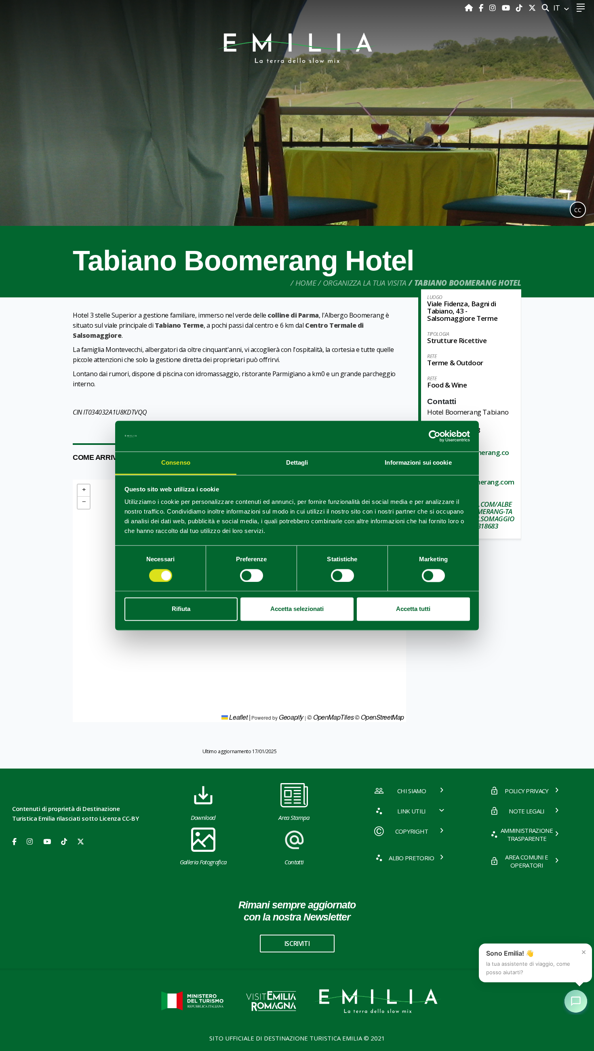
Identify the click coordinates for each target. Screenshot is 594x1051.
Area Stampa (294, 817)
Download (203, 817)
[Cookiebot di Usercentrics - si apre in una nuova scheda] (434, 436)
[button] (84, 490)
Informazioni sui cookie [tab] (418, 462)
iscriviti (297, 943)
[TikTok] (520, 8)
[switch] (251, 575)
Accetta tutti (413, 609)
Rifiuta (181, 609)
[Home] (470, 8)
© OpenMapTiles (330, 717)
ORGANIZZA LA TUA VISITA (365, 283)
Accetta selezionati (297, 609)
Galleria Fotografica (203, 862)
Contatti (294, 862)
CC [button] (577, 210)
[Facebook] (482, 8)
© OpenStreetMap (379, 717)
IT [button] (557, 8)
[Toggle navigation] (580, 7)
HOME (305, 283)
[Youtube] (507, 8)
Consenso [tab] (175, 462)
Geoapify (291, 717)
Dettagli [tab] (297, 462)
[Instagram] (493, 8)
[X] (532, 8)
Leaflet (238, 717)
